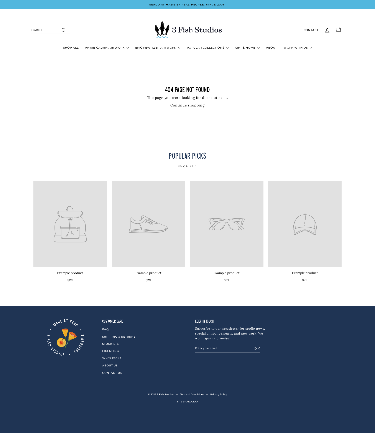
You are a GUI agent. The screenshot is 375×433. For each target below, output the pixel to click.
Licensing (110, 351)
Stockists (110, 343)
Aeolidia (192, 401)
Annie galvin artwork (105, 47)
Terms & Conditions (192, 394)
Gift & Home (245, 47)
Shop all (187, 166)
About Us (110, 365)
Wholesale (112, 358)
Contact (311, 30)
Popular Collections (206, 47)
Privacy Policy (218, 394)
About (271, 47)
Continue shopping (187, 105)
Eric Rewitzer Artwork (156, 47)
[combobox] (50, 30)
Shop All (71, 47)
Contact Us (112, 372)
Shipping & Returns (118, 336)
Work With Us (296, 47)
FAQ (105, 329)
